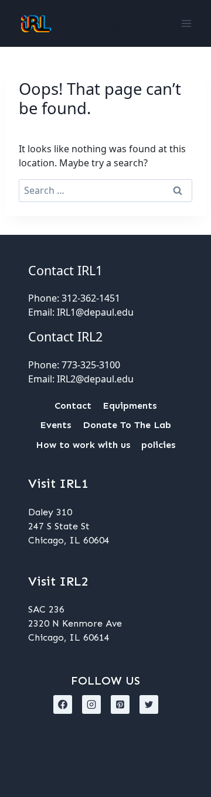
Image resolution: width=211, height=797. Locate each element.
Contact (73, 405)
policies (158, 444)
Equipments (129, 405)
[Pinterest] (120, 704)
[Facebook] (62, 704)
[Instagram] (91, 704)
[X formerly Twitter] (148, 704)
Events (55, 424)
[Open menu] (186, 23)
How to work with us (83, 444)
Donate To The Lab (127, 424)
